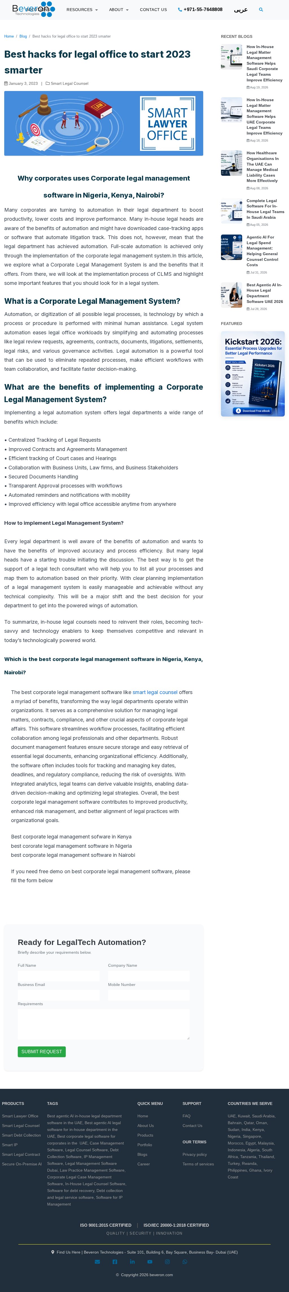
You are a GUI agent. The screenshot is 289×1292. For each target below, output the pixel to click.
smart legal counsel (156, 692)
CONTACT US (153, 9)
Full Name (27, 965)
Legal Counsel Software (86, 1150)
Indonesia (236, 1150)
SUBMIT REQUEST (41, 1051)
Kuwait (244, 1116)
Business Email (31, 984)
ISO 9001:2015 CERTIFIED (106, 1225)
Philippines (237, 1170)
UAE (232, 1116)
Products (145, 1135)
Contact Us (192, 1125)
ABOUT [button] (117, 9)
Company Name (122, 965)
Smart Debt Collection (21, 1135)
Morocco (235, 1143)
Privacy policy (195, 1154)
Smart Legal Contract (21, 1154)
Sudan (233, 1129)
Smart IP (9, 1145)
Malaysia (266, 1143)
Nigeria (234, 1136)
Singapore (252, 1136)
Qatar (249, 1122)
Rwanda (249, 1163)
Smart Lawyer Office (20, 1116)
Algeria (253, 1150)
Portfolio (144, 1145)
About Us (145, 1125)
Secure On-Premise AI (22, 1164)
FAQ (187, 1116)
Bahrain (235, 1122)
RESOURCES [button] (81, 9)
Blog (23, 36)
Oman (261, 1122)
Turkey (234, 1163)
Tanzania (248, 1156)
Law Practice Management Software (92, 1170)
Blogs (142, 1154)
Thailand (266, 1156)
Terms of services (198, 1164)
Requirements (30, 1003)
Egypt (251, 1143)
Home (9, 36)
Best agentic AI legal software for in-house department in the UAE (84, 1129)
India (246, 1129)
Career (143, 1164)
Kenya (258, 1129)
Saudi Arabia (263, 1116)
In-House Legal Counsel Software (95, 1184)
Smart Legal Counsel (21, 1125)
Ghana (255, 1170)
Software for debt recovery (70, 1190)
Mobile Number (121, 984)
